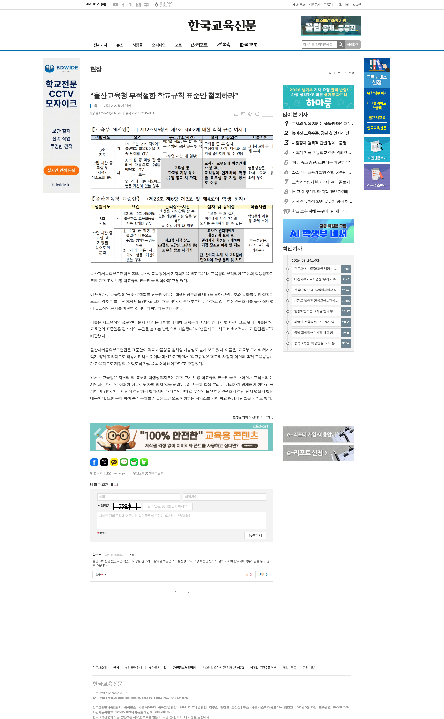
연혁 (116, 667)
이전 (175, 592)
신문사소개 (99, 667)
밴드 (144, 462)
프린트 (250, 114)
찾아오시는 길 (158, 667)
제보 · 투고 (299, 4)
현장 (351, 73)
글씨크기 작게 (270, 114)
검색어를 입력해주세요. (318, 44)
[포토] (178, 45)
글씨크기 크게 (265, 114)
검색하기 (341, 44)
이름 (102, 496)
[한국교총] (248, 45)
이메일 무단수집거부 (263, 667)
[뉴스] (120, 45)
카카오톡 (114, 462)
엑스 (130, 4)
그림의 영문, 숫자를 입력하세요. (166, 506)
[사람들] (138, 45)
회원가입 (343, 4)
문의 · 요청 (309, 667)
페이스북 (123, 4)
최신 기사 (292, 248)
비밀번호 (191, 496)
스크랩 (257, 114)
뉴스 (340, 73)
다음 (188, 592)
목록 (236, 114)
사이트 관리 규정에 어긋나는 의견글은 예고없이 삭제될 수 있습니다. (145, 515)
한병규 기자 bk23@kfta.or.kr (105, 113)
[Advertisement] (113, 22)
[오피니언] (159, 45)
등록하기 (255, 535)
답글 (99, 574)
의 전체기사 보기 (251, 417)
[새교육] (224, 45)
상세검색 (352, 44)
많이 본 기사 (295, 114)
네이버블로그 (146, 4)
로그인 (357, 4)
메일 (243, 114)
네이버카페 (134, 462)
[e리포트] (200, 45)
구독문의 (329, 4)
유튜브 (115, 4)
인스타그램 (138, 4)
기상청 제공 (165, 6)
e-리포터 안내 (133, 667)
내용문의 (314, 4)
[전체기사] (97, 45)
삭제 (132, 555)
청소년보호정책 (223, 667)
